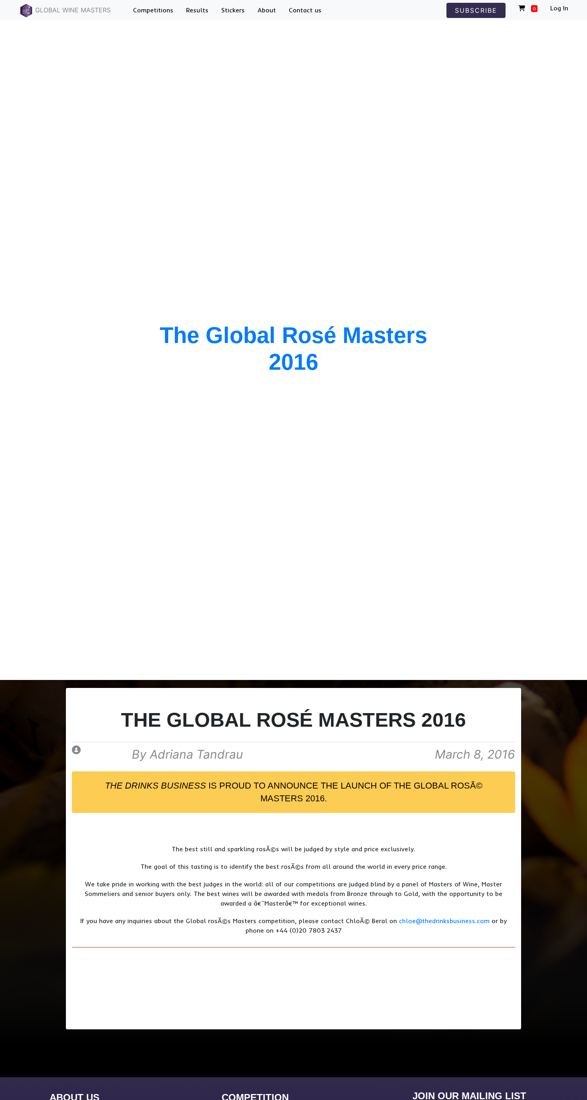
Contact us (305, 10)
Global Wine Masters (72, 10)
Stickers (233, 10)
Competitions (153, 10)
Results (197, 10)
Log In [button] (559, 8)
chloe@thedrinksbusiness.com (444, 921)
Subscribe (476, 10)
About (267, 10)
